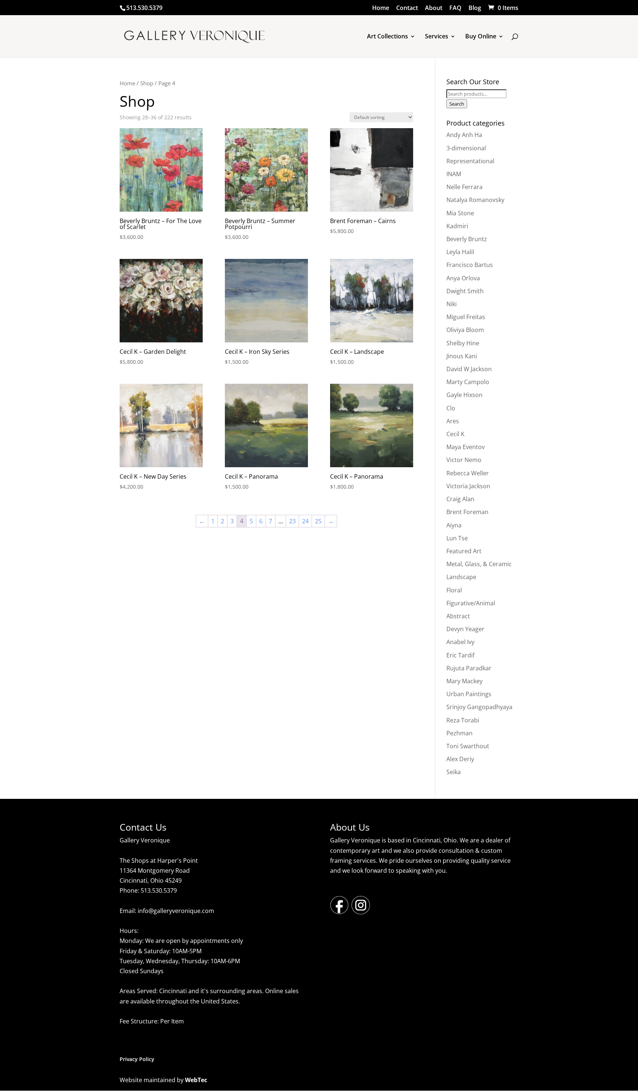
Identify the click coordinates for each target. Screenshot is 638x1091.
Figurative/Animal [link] (470, 603)
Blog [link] (475, 8)
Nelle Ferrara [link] (464, 187)
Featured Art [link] (463, 551)
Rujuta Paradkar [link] (468, 668)
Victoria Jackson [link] (468, 486)
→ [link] (331, 521)
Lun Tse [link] (457, 538)
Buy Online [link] (480, 37)
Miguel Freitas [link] (465, 317)
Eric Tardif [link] (460, 655)
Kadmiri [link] (457, 226)
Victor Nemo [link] (463, 460)
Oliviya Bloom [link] (465, 330)
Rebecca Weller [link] (467, 473)
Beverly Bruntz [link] (466, 239)
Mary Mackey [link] (464, 681)
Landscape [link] (461, 577)
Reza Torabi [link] (462, 720)
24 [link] (305, 521)
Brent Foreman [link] (467, 512)
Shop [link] (146, 83)
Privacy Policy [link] (137, 1059)
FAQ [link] (455, 8)
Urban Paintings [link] (468, 694)
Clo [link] (450, 408)
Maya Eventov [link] (465, 447)
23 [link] (292, 521)
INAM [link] (453, 174)
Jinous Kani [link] (461, 356)
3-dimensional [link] (466, 148)
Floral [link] (454, 590)
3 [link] (232, 521)
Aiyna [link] (454, 525)
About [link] (433, 8)
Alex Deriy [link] (460, 759)
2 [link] (222, 521)
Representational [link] (470, 161)
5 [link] (251, 521)
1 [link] (213, 521)
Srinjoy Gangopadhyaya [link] (479, 707)
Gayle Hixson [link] (464, 395)
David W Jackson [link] (469, 369)
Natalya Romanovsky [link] (475, 200)
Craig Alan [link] (460, 499)
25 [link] (318, 521)
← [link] (202, 521)
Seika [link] (453, 772)
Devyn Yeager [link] (465, 629)
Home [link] (380, 8)
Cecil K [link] (455, 434)
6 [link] (261, 521)
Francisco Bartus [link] (469, 265)
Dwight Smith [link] (465, 291)
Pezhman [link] (459, 733)
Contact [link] (407, 8)
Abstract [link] (458, 616)
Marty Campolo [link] (467, 382)
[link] (502, 8)
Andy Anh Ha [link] (464, 135)
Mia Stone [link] (460, 213)
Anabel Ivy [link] (460, 642)
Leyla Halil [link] (460, 252)
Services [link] (436, 37)
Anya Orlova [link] (463, 278)
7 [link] (270, 521)
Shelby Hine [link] (462, 343)
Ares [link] (452, 421)
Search (456, 103)
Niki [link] (451, 304)
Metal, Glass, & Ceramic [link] (479, 564)
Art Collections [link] (387, 37)
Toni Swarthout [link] (467, 746)
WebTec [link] (196, 1080)
